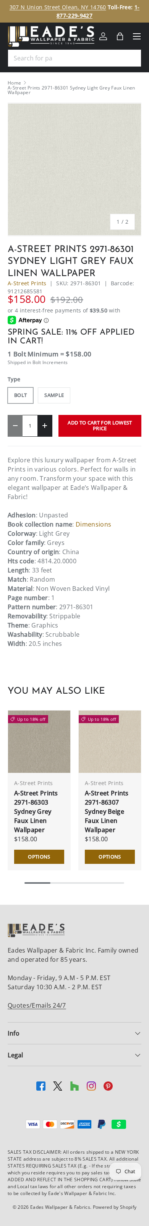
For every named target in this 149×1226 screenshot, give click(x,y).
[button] (120, 36)
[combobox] (74, 58)
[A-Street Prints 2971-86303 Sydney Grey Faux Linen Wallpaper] (39, 742)
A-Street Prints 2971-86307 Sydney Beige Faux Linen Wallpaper (107, 811)
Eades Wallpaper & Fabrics (60, 1207)
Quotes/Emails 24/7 (37, 1005)
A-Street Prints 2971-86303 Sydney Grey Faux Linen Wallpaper (36, 811)
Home (14, 83)
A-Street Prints (27, 283)
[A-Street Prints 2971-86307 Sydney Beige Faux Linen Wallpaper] (110, 742)
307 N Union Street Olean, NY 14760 (58, 7)
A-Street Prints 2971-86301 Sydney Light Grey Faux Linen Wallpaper (71, 90)
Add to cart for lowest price (100, 425)
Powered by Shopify (115, 1207)
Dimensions (93, 524)
